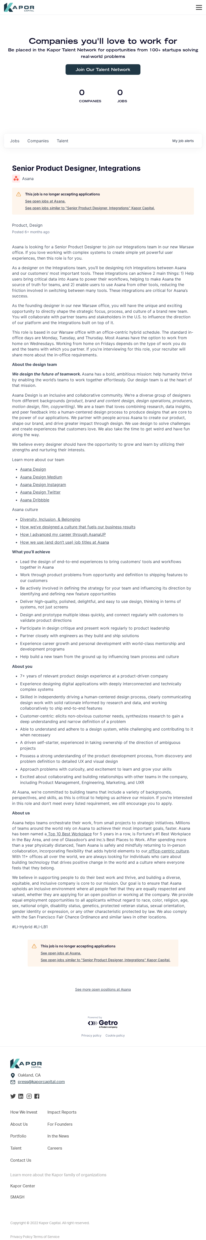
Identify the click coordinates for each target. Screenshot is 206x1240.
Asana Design (33, 469)
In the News (58, 1136)
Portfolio (18, 1136)
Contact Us (20, 1160)
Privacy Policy (21, 1237)
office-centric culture (168, 850)
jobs (14, 140)
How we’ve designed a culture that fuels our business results (77, 526)
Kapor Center (22, 1186)
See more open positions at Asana (103, 989)
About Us (19, 1124)
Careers (54, 1148)
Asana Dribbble (34, 499)
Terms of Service (46, 1237)
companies (38, 140)
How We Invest (23, 1112)
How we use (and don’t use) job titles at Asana (64, 542)
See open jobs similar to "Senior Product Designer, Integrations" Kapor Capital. (90, 208)
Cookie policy (115, 1035)
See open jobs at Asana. (45, 201)
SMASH (17, 1197)
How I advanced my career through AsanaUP (63, 534)
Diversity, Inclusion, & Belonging (50, 519)
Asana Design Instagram (43, 484)
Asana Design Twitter (40, 492)
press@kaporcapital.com (41, 1082)
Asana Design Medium (41, 476)
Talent (16, 1148)
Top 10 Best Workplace (69, 833)
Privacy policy (91, 1035)
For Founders (59, 1124)
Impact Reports (61, 1112)
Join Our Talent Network (103, 69)
